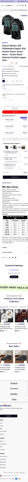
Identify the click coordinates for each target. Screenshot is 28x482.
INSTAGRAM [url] (14, 388)
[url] (14, 383)
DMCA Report (14, 475)
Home (1, 10)
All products (6, 10)
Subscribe (8, 416)
